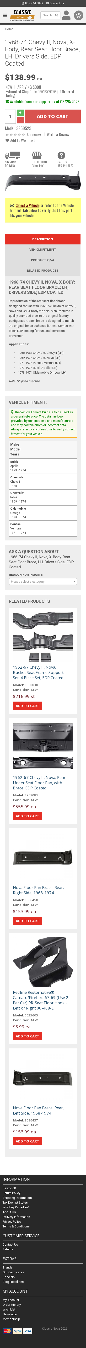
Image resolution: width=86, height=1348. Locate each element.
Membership (11, 1319)
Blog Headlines (13, 1282)
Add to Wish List (22, 140)
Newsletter (10, 1314)
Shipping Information (17, 1198)
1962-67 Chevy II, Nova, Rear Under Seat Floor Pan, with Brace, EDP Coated (39, 783)
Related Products (43, 270)
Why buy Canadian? (16, 1207)
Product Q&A (42, 260)
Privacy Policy (12, 1221)
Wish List (9, 1309)
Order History (12, 1304)
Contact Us (56, 3)
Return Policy (11, 1193)
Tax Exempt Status (15, 1202)
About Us (9, 1212)
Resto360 (9, 1188)
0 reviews (34, 134)
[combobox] (43, 581)
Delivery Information (16, 1217)
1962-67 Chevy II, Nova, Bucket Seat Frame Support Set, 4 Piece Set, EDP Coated (38, 672)
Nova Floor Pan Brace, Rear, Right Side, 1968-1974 (38, 890)
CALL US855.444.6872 (65, 164)
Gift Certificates (13, 1272)
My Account (11, 1300)
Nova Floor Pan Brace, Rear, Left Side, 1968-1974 (38, 1110)
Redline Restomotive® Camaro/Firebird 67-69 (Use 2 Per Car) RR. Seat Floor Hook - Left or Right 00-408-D (40, 1000)
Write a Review (58, 134)
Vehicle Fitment (42, 249)
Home (9, 29)
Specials (9, 1277)
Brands (7, 1267)
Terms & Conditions (16, 1226)
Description (42, 239)
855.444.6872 (33, 3)
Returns (8, 1249)
